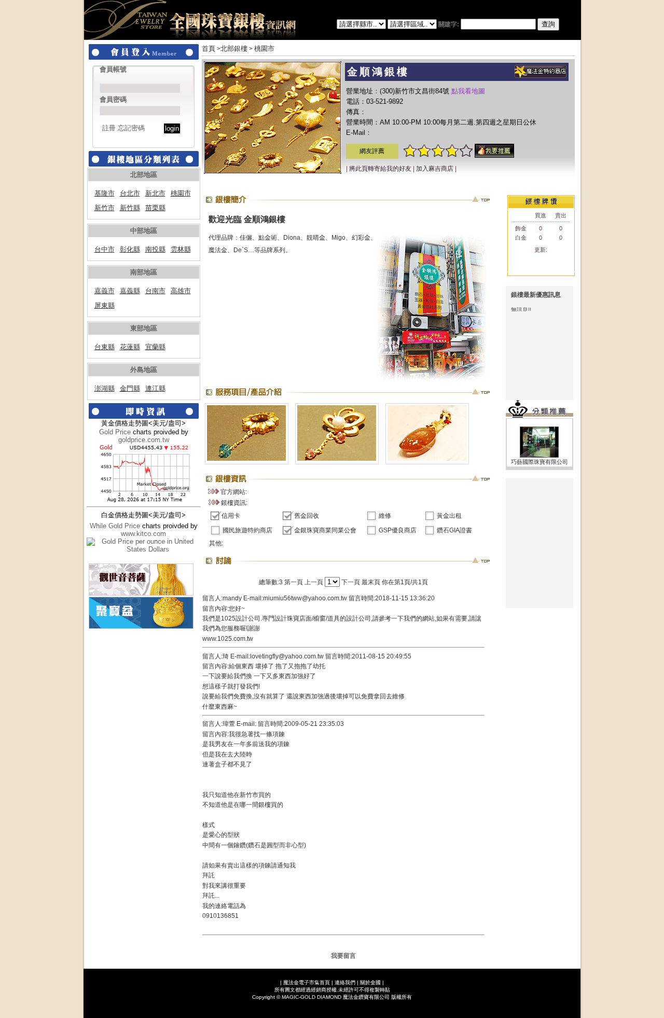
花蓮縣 (130, 347)
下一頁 (350, 582)
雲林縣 (181, 249)
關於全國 (370, 982)
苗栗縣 (155, 208)
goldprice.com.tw (143, 440)
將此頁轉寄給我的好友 (380, 168)
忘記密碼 (131, 128)
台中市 (104, 249)
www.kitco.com (143, 534)
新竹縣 (130, 208)
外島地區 (143, 370)
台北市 (130, 193)
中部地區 (143, 231)
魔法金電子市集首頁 (306, 982)
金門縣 (130, 388)
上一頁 (314, 582)
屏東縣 (104, 305)
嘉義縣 (130, 291)
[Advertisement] (539, 543)
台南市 (155, 291)
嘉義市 (104, 291)
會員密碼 (113, 99)
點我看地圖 (468, 91)
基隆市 (104, 193)
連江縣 (155, 388)
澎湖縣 (104, 388)
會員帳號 (113, 69)
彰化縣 (130, 249)
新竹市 (104, 208)
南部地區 (143, 272)
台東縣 (104, 347)
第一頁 (293, 582)
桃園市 (181, 193)
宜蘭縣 (155, 347)
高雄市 (181, 291)
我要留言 (343, 955)
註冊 (109, 128)
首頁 (208, 48)
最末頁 (371, 582)
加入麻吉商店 (434, 168)
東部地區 (143, 328)
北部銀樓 (233, 48)
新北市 (155, 193)
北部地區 (143, 174)
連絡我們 (345, 982)
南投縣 (155, 249)
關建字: (449, 24)
